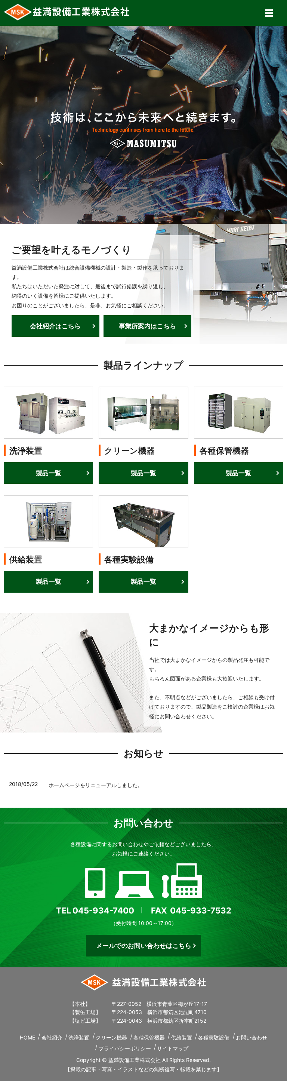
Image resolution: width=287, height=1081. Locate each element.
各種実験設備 (213, 1037)
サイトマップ (172, 1048)
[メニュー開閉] (269, 13)
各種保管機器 (149, 1037)
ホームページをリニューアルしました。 (96, 785)
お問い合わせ (251, 1037)
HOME (27, 1037)
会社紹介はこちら (55, 326)
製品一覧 (48, 473)
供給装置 (181, 1037)
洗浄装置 (78, 1037)
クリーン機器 (111, 1037)
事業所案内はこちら (147, 326)
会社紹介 (51, 1037)
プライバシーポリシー (125, 1048)
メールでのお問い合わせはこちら (143, 945)
